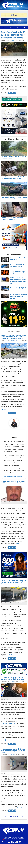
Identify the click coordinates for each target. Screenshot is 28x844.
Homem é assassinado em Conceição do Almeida (17, 265)
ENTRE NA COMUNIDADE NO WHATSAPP (12, 99)
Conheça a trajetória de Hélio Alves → (14, 476)
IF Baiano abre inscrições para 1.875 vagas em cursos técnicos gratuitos (13, 678)
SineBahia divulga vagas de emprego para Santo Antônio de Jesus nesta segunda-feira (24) (18, 280)
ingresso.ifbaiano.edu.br (8, 723)
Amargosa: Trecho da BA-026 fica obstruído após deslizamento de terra (13, 35)
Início (6, 837)
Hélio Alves (17, 837)
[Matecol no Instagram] (14, 105)
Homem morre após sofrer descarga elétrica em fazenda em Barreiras (13, 482)
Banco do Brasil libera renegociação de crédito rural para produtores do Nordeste (14, 582)
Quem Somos (11, 837)
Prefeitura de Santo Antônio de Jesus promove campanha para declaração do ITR (13, 750)
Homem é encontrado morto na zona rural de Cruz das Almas (18, 289)
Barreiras (12, 485)
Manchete (12, 754)
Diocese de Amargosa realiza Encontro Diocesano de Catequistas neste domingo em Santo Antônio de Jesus (13, 336)
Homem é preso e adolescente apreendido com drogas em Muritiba (18, 296)
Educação (12, 681)
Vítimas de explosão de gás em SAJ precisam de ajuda (17, 272)
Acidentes (12, 40)
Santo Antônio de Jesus (14, 340)
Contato (21, 837)
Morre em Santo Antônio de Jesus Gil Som (17, 258)
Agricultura (12, 586)
